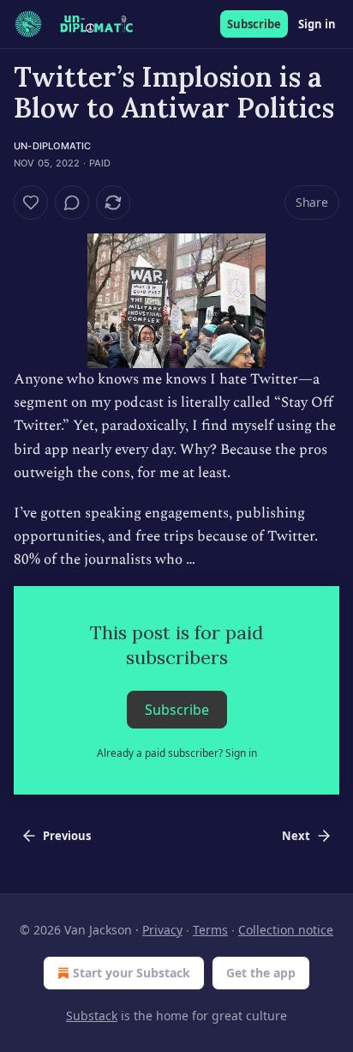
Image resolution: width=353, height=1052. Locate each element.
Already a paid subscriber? (177, 753)
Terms (210, 930)
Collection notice (285, 930)
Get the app (261, 972)
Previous (67, 835)
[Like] (31, 202)
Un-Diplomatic (53, 146)
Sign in (317, 24)
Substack (91, 1015)
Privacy (162, 930)
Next (296, 835)
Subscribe (254, 24)
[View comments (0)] (72, 202)
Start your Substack (131, 972)
